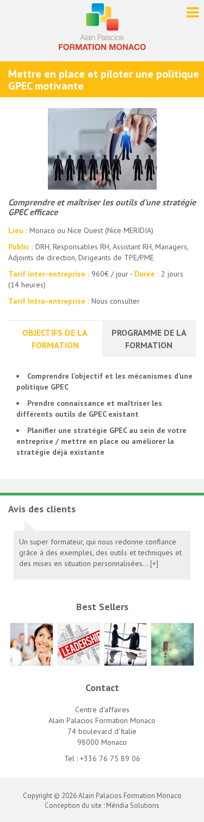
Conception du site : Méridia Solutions (102, 805)
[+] (154, 563)
